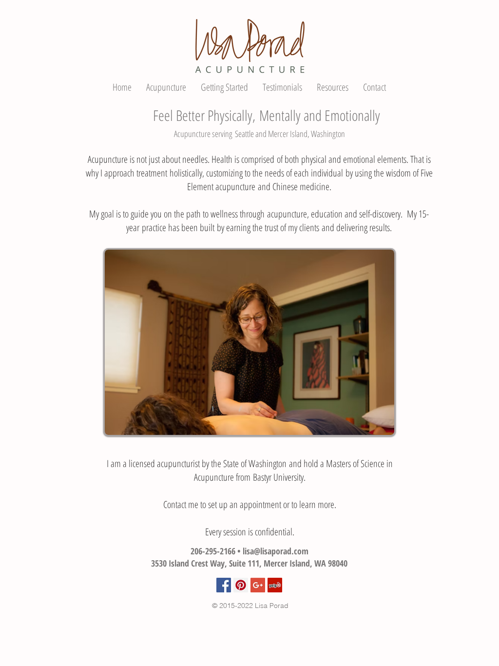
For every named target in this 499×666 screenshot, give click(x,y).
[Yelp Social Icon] (275, 585)
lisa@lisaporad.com (275, 551)
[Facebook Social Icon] (223, 585)
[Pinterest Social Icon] (240, 585)
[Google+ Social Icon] (257, 585)
